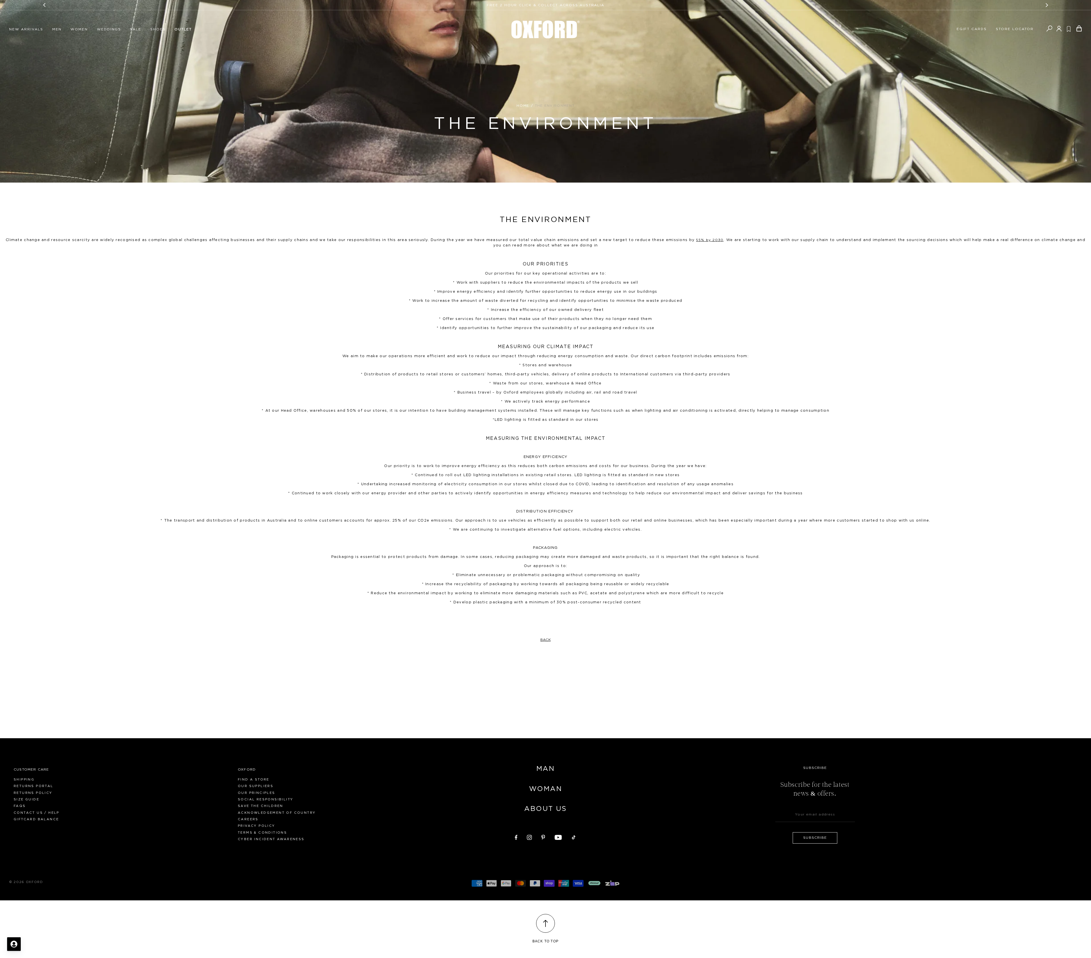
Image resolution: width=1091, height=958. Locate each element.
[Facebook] (516, 836)
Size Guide (26, 799)
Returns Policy (33, 792)
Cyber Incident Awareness (271, 839)
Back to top (545, 941)
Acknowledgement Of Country (277, 812)
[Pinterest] (543, 836)
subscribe (815, 837)
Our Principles (256, 792)
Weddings (109, 29)
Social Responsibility (265, 799)
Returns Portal (33, 786)
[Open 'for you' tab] (14, 944)
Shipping (24, 779)
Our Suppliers (255, 786)
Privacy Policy (256, 825)
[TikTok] (573, 836)
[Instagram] (529, 836)
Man (545, 768)
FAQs (20, 806)
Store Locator (1015, 29)
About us (545, 809)
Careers (248, 819)
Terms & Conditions (262, 832)
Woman (545, 789)
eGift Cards (972, 29)
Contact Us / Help (36, 812)
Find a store (253, 779)
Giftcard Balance (36, 819)
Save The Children (260, 806)
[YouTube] (558, 836)
